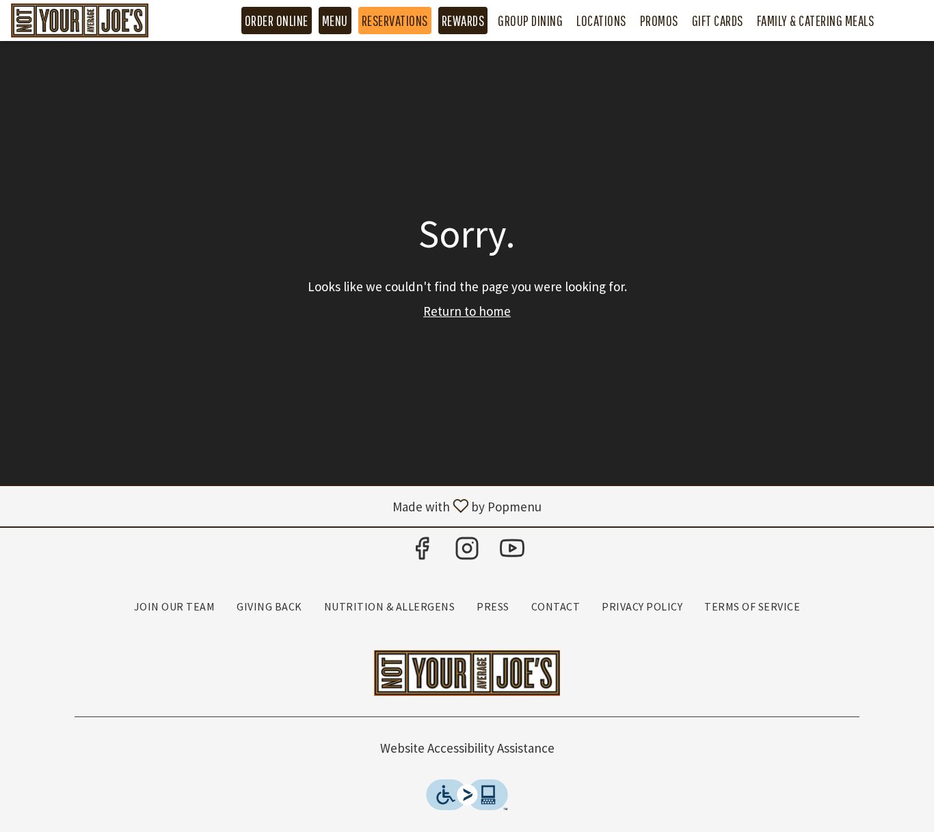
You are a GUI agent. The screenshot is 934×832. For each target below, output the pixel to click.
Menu (335, 20)
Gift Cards (717, 20)
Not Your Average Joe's (467, 673)
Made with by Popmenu (276, 505)
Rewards (463, 20)
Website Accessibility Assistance (467, 748)
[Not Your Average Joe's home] (94, 20)
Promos (659, 20)
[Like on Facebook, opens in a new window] (422, 552)
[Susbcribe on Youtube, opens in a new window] (512, 552)
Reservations (395, 20)
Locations (601, 20)
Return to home (467, 311)
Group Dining (530, 20)
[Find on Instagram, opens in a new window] (467, 552)
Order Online (276, 20)
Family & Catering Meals (816, 20)
